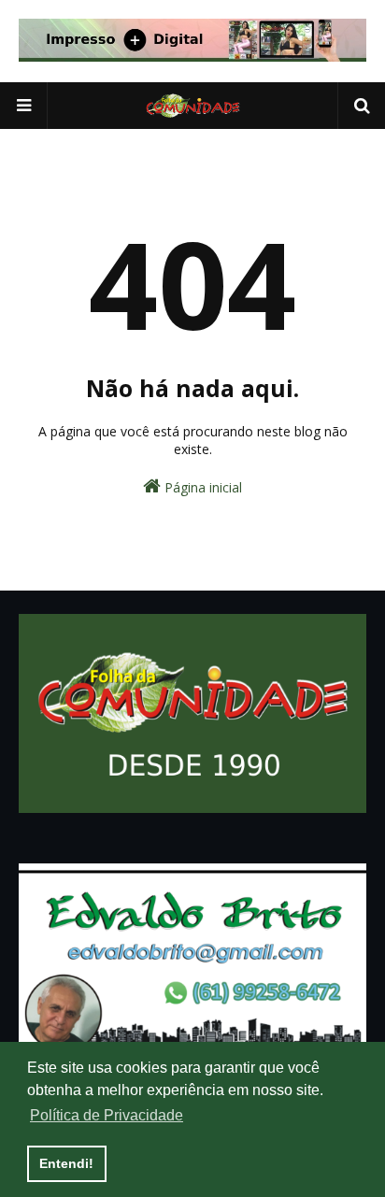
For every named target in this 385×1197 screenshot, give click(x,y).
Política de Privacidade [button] (106, 1115)
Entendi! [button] (66, 1163)
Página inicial (201, 487)
